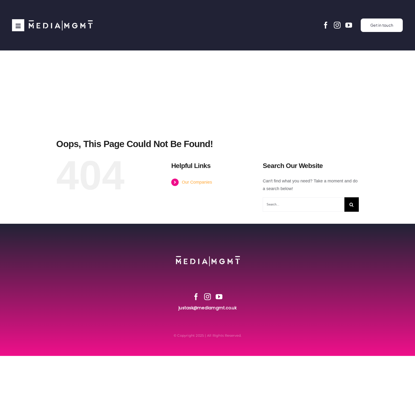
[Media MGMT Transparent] (60, 9)
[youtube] (348, 25)
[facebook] (325, 25)
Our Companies (197, 182)
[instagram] (337, 25)
